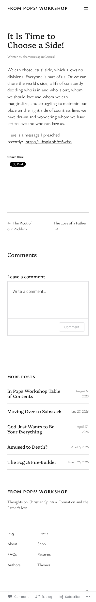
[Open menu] (86, 8)
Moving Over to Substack (34, 411)
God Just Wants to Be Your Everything (30, 429)
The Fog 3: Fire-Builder (31, 462)
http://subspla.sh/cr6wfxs (49, 141)
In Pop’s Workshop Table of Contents (33, 393)
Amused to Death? (27, 446)
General (49, 56)
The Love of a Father (69, 223)
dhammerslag (32, 56)
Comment (71, 327)
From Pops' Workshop (37, 8)
